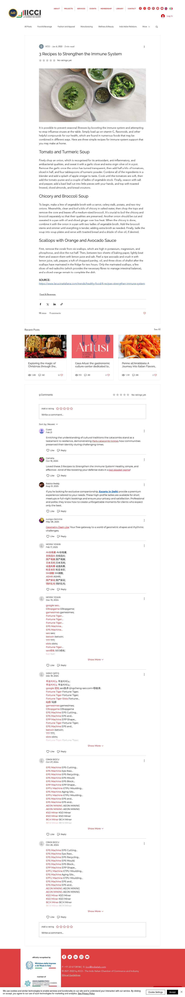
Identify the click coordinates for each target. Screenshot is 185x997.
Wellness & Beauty (106, 26)
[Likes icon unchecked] (48, 450)
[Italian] (171, 8)
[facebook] (140, 8)
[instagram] (153, 8)
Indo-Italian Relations (128, 26)
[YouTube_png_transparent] (162, 8)
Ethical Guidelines (71, 975)
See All (157, 329)
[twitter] (144, 8)
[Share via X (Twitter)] (47, 304)
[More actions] (144, 46)
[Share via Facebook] (40, 304)
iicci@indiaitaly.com (96, 966)
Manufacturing (87, 26)
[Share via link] (61, 304)
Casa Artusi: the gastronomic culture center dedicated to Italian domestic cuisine (92, 365)
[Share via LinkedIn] (54, 304)
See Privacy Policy (86, 993)
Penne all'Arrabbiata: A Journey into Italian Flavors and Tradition (138, 365)
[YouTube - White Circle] (87, 957)
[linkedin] (149, 8)
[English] (166, 8)
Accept (172, 992)
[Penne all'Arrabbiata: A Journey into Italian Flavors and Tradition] (139, 346)
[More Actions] (144, 431)
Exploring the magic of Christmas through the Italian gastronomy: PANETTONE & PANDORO (44, 365)
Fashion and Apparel (66, 26)
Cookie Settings (155, 992)
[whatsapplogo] (157, 8)
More (145, 26)
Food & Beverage (48, 294)
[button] (156, 26)
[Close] (181, 992)
